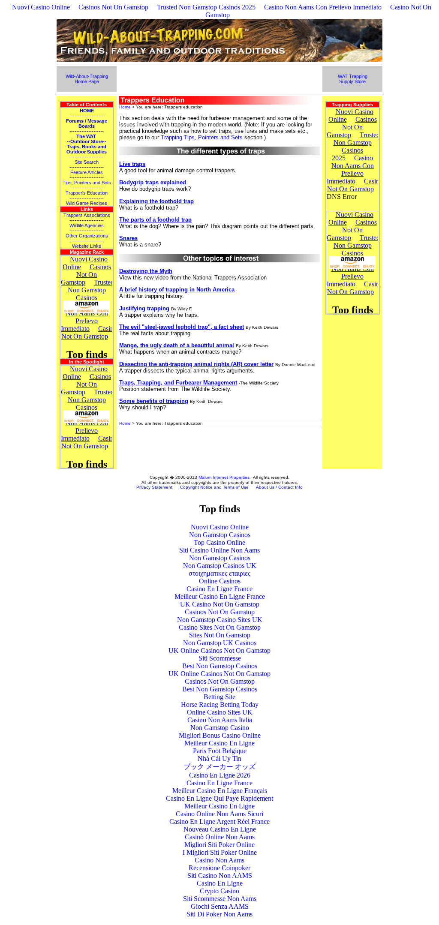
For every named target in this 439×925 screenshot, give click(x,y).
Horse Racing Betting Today (220, 704)
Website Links (86, 246)
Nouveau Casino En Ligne (219, 829)
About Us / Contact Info (279, 487)
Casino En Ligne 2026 (219, 775)
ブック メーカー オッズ (219, 766)
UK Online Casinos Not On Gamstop (219, 650)
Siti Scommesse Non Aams (219, 898)
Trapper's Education (87, 192)
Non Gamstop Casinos (219, 534)
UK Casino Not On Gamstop (219, 604)
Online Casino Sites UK (220, 712)
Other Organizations (87, 235)
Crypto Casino (219, 891)
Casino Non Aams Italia (219, 720)
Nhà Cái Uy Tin (219, 758)
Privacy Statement (154, 487)
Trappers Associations (86, 215)
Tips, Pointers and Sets (87, 182)
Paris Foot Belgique (220, 750)
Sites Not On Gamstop (219, 635)
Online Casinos (220, 581)
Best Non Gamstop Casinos (219, 666)
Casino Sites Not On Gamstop (220, 627)
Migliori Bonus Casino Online (220, 735)
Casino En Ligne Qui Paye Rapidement (219, 798)
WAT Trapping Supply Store (352, 79)
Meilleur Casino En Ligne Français (219, 790)
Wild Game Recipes (86, 203)
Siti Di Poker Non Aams (219, 914)
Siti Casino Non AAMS (219, 875)
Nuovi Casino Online (41, 7)
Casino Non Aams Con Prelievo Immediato (323, 7)
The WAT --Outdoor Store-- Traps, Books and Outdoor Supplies (86, 144)
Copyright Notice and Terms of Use (214, 487)
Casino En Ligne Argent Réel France (219, 821)
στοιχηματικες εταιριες (219, 573)
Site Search (87, 162)
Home (125, 107)
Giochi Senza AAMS (220, 906)
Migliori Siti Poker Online (219, 844)
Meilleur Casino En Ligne (219, 743)
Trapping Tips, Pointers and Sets (202, 137)
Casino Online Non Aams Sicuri (219, 813)
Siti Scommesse (219, 658)
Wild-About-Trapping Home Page (87, 79)
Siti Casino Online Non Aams (219, 550)
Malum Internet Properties (224, 477)
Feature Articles (86, 172)
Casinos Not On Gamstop (113, 7)
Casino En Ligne (220, 883)
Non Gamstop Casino (219, 727)
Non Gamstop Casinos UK (219, 565)
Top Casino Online (219, 542)
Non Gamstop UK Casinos (219, 642)
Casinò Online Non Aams (220, 837)
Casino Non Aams (219, 860)
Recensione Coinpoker (219, 867)
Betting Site (219, 696)
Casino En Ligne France (219, 588)
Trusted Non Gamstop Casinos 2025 (206, 7)
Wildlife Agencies (86, 225)
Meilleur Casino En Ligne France (219, 596)
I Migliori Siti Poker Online (220, 852)
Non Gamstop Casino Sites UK (219, 619)
